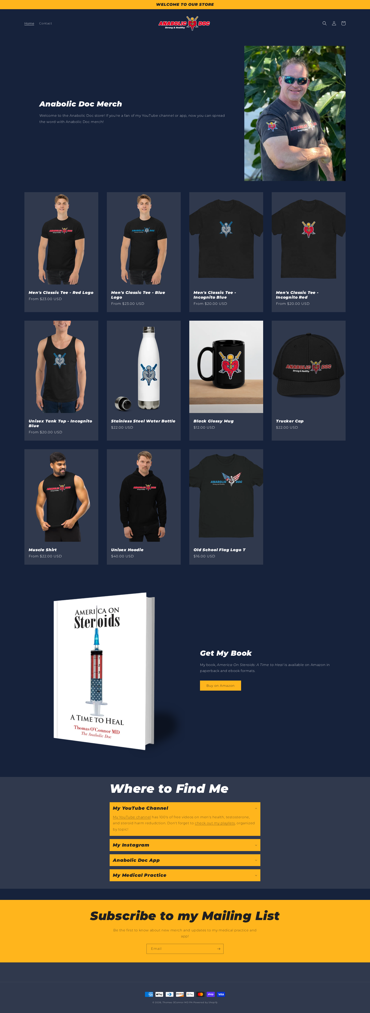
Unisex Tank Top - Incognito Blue (60, 423)
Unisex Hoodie (127, 550)
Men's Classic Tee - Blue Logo (138, 295)
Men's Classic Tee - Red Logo (61, 292)
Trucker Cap (290, 421)
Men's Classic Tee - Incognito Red (297, 295)
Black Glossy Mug (214, 421)
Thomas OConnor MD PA (178, 1002)
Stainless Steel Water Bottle (143, 421)
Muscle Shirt (43, 550)
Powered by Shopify (205, 1002)
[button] (324, 23)
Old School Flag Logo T (219, 550)
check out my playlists (215, 823)
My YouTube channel (132, 817)
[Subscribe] (218, 949)
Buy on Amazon (220, 686)
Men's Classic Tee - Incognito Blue (215, 295)
